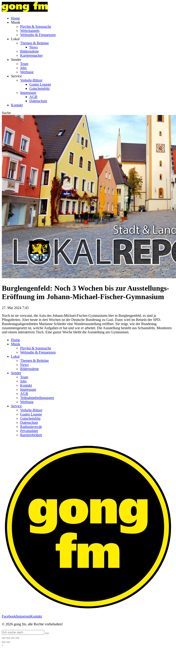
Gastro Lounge (40, 84)
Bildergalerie (29, 51)
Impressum (28, 93)
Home (15, 18)
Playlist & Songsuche (35, 26)
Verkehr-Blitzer (31, 80)
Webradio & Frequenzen (38, 35)
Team (24, 64)
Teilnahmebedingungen (37, 398)
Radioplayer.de (31, 427)
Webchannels (29, 31)
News (33, 47)
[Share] (8, 638)
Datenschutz (38, 101)
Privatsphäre (29, 431)
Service (16, 406)
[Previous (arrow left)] (4, 642)
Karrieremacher (31, 55)
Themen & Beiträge (34, 43)
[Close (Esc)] (4, 638)
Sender (16, 373)
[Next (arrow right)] (8, 642)
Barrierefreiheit (31, 435)
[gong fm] (25, 10)
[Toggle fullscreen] (13, 638)
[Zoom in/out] (17, 638)
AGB (33, 97)
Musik (15, 344)
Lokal (15, 356)
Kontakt (17, 105)
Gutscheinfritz (39, 88)
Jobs (23, 68)
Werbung (26, 72)
